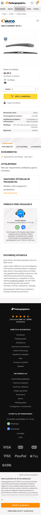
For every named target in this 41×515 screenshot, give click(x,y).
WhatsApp (15, 424)
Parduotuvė (19, 9)
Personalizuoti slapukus (20, 511)
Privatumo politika (20, 362)
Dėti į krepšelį (23, 96)
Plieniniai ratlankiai (20, 383)
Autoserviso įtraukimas (21, 346)
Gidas (29, 9)
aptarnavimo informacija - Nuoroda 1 (18, 157)
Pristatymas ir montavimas (20, 406)
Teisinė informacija (20, 350)
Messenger (15, 429)
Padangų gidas (20, 338)
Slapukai (20, 366)
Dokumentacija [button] (10, 193)
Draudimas (20, 335)
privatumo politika (17, 281)
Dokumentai (7, 147)
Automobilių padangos (20, 379)
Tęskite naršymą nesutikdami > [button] (29, 475)
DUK (20, 437)
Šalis (20, 358)
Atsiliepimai (22, 147)
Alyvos (10, 9)
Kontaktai (20, 433)
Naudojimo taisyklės (20, 354)
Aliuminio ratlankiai (20, 387)
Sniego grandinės (20, 391)
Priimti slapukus (20, 505)
